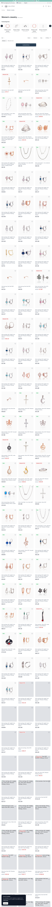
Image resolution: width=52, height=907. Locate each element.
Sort (2, 37)
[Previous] (2, 26)
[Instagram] (49, 3)
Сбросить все (11, 40)
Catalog (3, 10)
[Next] (50, 26)
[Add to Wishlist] (15, 49)
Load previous (26, 45)
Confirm (5, 903)
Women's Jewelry (10, 10)
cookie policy (5, 900)
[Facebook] (47, 3)
